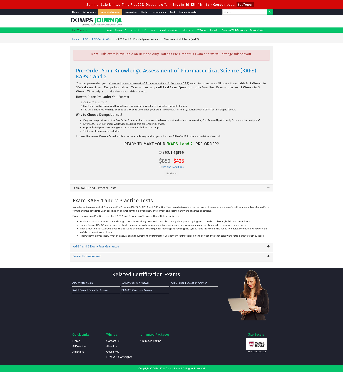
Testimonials (158, 12)
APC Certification (101, 39)
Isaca (152, 29)
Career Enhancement (87, 256)
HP (144, 29)
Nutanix (109, 34)
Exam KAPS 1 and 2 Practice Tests (94, 188)
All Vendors (89, 12)
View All (122, 34)
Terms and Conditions (171, 167)
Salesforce (187, 29)
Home (75, 12)
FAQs (144, 12)
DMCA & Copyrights (119, 356)
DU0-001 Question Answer (136, 290)
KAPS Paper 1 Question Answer (188, 282)
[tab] (171, 188)
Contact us (113, 340)
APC (85, 39)
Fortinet (134, 29)
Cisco (108, 29)
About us (111, 346)
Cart (172, 12)
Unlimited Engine (150, 340)
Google (214, 29)
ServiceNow (257, 29)
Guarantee (131, 12)
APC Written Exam (82, 282)
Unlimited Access (110, 12)
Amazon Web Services (234, 29)
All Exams (78, 351)
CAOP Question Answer (135, 282)
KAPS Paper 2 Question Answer (90, 290)
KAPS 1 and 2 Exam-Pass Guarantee (96, 246)
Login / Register (188, 12)
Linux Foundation (168, 29)
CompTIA (120, 29)
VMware (202, 29)
